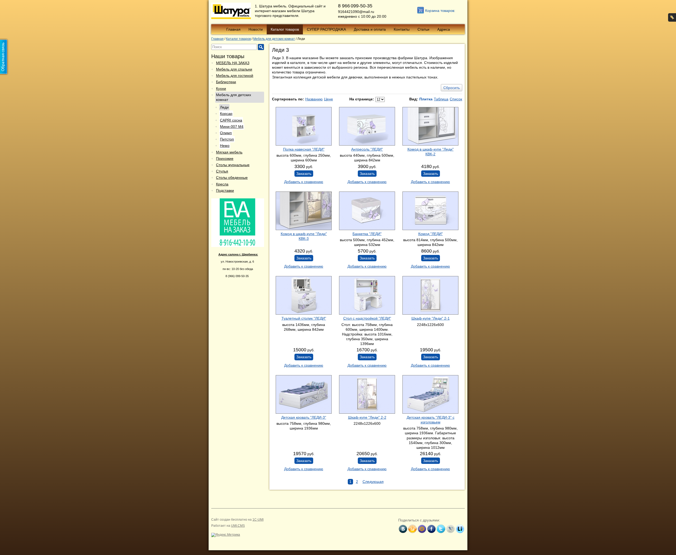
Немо (224, 145)
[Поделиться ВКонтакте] (403, 529)
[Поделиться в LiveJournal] (450, 529)
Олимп (226, 133)
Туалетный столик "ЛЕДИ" (303, 318)
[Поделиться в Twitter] (441, 529)
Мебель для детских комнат (233, 97)
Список (456, 99)
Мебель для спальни (234, 69)
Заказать (303, 173)
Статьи (423, 29)
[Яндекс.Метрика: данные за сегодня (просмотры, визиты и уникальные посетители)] (225, 535)
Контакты (402, 29)
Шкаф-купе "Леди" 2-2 (367, 417)
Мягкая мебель (229, 152)
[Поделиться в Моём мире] (422, 529)
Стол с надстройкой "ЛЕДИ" (367, 318)
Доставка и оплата (370, 29)
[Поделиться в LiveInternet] (460, 529)
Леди (224, 107)
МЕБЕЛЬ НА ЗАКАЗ (232, 63)
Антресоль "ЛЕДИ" (367, 149)
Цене (328, 99)
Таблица (441, 99)
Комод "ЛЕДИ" (430, 234)
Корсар (226, 113)
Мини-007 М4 (231, 126)
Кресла (222, 184)
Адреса (443, 29)
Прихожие (224, 158)
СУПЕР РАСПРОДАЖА (326, 29)
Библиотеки (226, 82)
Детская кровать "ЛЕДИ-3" (303, 417)
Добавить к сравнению (303, 182)
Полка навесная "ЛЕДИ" (304, 149)
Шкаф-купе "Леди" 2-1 (430, 318)
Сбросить (451, 88)
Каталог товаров (285, 29)
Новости (255, 29)
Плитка (426, 99)
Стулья (222, 171)
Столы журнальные (233, 165)
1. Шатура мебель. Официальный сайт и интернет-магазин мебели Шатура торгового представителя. (290, 11)
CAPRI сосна (231, 120)
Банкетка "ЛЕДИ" (367, 234)
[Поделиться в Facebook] (431, 529)
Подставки (225, 190)
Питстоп (227, 139)
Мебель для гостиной (234, 75)
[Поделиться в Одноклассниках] (412, 529)
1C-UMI (258, 519)
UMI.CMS (238, 526)
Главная (233, 29)
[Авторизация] (672, 17)
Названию (314, 99)
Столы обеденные (232, 177)
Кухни (221, 88)
